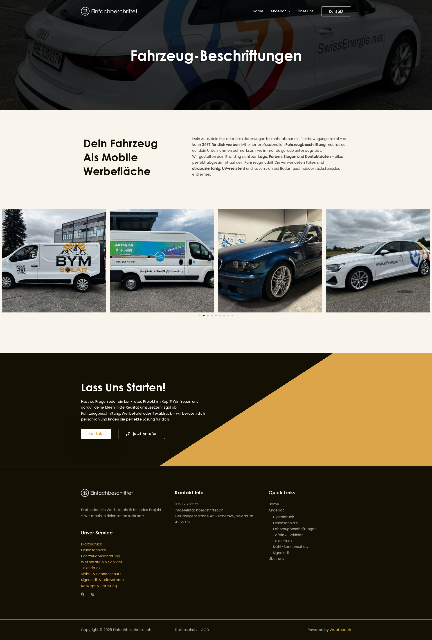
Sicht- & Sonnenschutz (101, 574)
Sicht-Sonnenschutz (291, 546)
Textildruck (91, 567)
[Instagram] (92, 594)
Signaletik (281, 552)
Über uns (305, 11)
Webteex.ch (340, 629)
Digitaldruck (91, 544)
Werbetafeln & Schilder (101, 562)
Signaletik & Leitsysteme (102, 579)
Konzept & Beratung (99, 585)
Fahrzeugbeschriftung (100, 556)
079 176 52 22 (186, 504)
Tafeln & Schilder (288, 535)
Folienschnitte (93, 550)
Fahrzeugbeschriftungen (295, 528)
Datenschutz (186, 629)
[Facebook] (82, 594)
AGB (205, 629)
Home (258, 11)
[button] (288, 11)
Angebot (278, 11)
